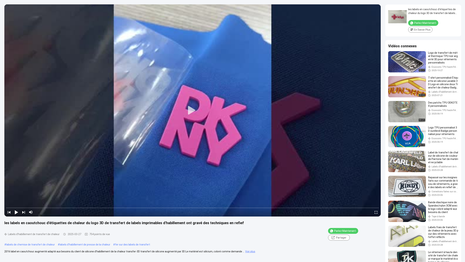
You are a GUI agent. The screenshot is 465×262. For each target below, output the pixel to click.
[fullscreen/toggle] (376, 212)
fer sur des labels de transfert (132, 244)
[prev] (9, 212)
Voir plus (250, 251)
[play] (192, 110)
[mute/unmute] (31, 212)
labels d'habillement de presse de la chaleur (85, 244)
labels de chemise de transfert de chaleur (30, 244)
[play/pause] (16, 212)
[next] (23, 212)
